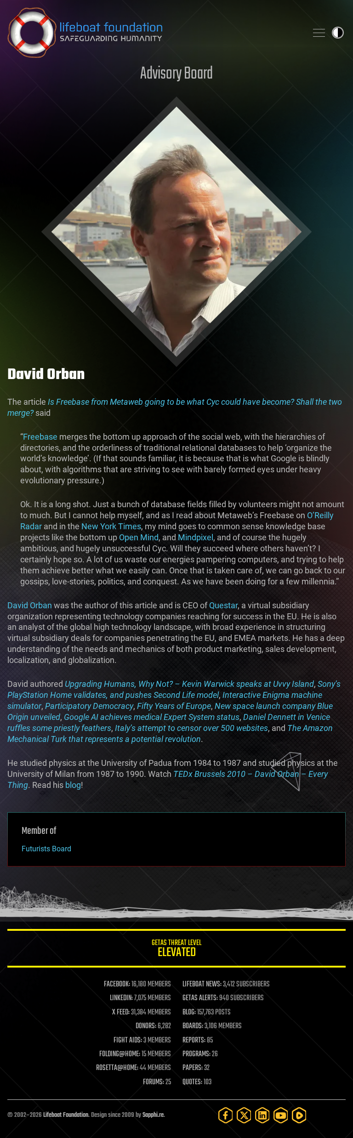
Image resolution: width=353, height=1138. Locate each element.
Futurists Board (46, 848)
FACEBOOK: (117, 985)
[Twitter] (244, 1115)
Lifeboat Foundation (65, 1115)
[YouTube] (280, 1115)
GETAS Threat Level (176, 949)
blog (73, 785)
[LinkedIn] (262, 1115)
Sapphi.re (153, 1115)
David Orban (29, 605)
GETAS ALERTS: (200, 998)
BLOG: (189, 1013)
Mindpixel (195, 537)
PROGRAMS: (196, 1054)
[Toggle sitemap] (319, 33)
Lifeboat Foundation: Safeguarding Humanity (153, 32)
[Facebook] (225, 1115)
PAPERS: (192, 1068)
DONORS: (146, 1026)
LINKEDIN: (121, 998)
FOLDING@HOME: (119, 1054)
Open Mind (139, 537)
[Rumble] (299, 1115)
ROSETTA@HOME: (117, 1068)
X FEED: (121, 1013)
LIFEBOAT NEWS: (202, 985)
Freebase (40, 437)
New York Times (111, 526)
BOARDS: (192, 1026)
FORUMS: (153, 1082)
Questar (223, 605)
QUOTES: (192, 1082)
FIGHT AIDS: (128, 1041)
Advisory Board (176, 74)
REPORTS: (193, 1041)
